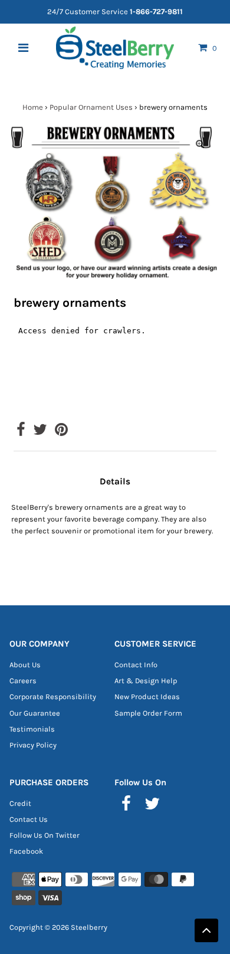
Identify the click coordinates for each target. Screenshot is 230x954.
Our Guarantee (34, 713)
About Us (25, 664)
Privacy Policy (33, 744)
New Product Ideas (147, 696)
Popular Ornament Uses (91, 107)
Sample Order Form (148, 713)
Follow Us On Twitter (44, 835)
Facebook (26, 851)
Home (32, 107)
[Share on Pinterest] (61, 432)
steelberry (89, 927)
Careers (23, 680)
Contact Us (28, 819)
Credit (20, 803)
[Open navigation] (23, 48)
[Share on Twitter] (40, 432)
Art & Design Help (145, 680)
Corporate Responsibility (52, 696)
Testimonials (32, 728)
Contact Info (135, 664)
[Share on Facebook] (21, 432)
